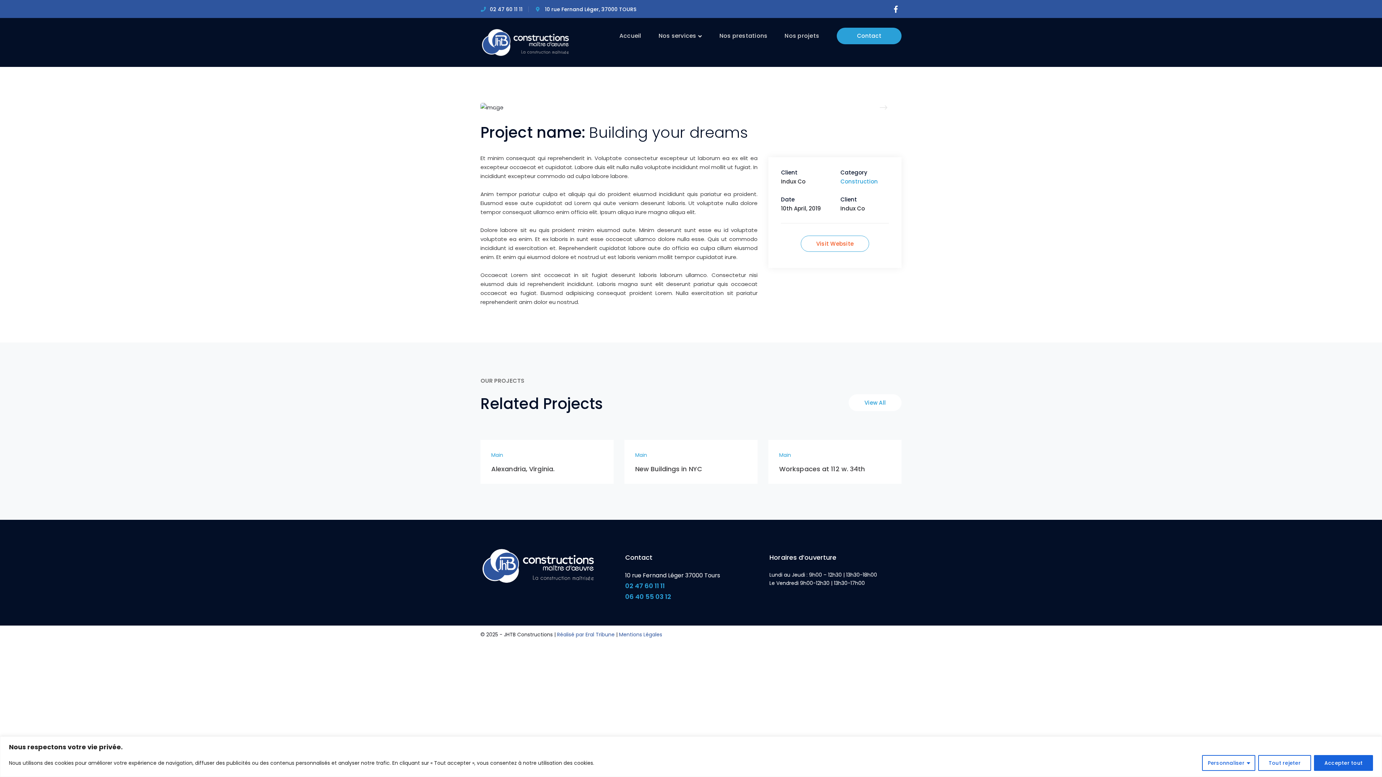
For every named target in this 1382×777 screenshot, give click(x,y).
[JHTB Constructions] (525, 42)
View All (875, 402)
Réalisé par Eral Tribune (586, 634)
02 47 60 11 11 (645, 585)
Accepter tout (1343, 763)
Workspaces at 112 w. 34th (822, 468)
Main (497, 455)
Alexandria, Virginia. (523, 468)
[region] (691, 756)
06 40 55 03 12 (648, 596)
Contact (869, 36)
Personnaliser (1226, 763)
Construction (859, 181)
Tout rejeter (1285, 763)
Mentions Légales (640, 634)
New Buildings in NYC (668, 468)
